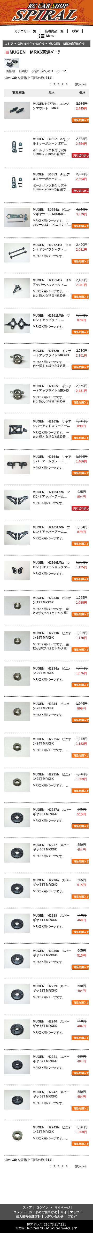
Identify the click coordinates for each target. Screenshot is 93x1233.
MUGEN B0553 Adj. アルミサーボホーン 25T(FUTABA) (51, 177)
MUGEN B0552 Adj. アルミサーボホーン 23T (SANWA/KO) (51, 141)
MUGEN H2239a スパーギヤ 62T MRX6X (52, 953)
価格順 (10, 71)
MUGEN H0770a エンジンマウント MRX (51, 106)
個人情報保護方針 (28, 1216)
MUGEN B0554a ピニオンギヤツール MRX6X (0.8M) (52, 212)
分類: (35, 71)
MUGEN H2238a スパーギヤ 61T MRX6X (52, 882)
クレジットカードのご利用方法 (35, 1212)
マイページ (62, 1207)
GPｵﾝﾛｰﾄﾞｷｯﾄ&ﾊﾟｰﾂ (31, 43)
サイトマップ (70, 1212)
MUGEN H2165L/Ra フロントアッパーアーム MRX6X (51, 494)
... (71, 84)
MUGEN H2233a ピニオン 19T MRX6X (52, 600)
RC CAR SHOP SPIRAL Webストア (52, 1228)
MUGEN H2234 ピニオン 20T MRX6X (51, 706)
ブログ (72, 1216)
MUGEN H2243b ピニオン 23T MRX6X (52, 1130)
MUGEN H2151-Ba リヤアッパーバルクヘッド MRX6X (52, 282)
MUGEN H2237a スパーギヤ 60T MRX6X (52, 812)
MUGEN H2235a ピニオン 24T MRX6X (52, 741)
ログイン (42, 1207)
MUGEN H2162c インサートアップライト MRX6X (52, 388)
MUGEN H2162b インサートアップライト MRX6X (52, 353)
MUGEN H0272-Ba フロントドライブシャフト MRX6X (52, 247)
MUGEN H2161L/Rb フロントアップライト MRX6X (51, 318)
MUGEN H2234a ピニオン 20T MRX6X (52, 671)
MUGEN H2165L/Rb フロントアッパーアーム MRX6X (51, 530)
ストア (8, 43)
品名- (52, 92)
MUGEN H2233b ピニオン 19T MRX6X (52, 635)
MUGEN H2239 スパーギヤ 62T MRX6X (51, 988)
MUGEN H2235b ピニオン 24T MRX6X (52, 777)
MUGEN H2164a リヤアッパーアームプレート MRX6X (52, 459)
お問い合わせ (54, 1216)
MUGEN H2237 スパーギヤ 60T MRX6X (51, 847)
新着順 (23, 71)
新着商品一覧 (54, 31)
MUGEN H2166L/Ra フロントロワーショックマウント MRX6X (51, 565)
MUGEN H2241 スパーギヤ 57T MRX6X (51, 1059)
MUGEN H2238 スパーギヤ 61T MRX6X (51, 918)
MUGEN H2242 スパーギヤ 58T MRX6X (51, 1094)
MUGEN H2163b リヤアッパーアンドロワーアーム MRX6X (52, 424)
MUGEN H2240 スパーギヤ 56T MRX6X (51, 1024)
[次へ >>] (81, 84)
